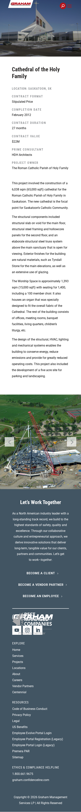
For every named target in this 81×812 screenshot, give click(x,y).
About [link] (16, 674)
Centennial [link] (19, 692)
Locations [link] (18, 668)
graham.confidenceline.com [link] (30, 780)
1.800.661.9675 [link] (22, 774)
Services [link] (17, 656)
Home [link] (16, 650)
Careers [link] (17, 680)
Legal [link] (16, 721)
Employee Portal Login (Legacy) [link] (33, 745)
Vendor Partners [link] (23, 686)
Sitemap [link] (17, 757)
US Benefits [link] (20, 727)
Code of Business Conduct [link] (29, 709)
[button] (69, 10)
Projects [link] (17, 662)
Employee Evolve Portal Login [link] (32, 733)
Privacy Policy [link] (21, 715)
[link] (33, 8)
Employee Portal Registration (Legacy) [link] (37, 739)
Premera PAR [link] (21, 751)
